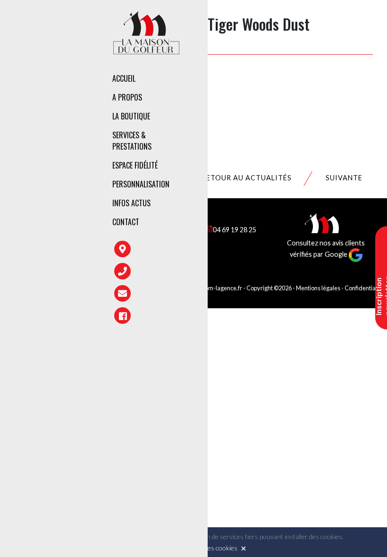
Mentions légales (318, 288)
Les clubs (252, 118)
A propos (127, 97)
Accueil (123, 78)
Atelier (248, 154)
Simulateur (255, 175)
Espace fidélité (135, 165)
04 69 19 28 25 (234, 230)
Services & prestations (131, 140)
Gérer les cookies (212, 548)
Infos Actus (131, 203)
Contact (125, 222)
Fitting (248, 134)
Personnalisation (140, 184)
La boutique (131, 116)
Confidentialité (364, 288)
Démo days (253, 195)
